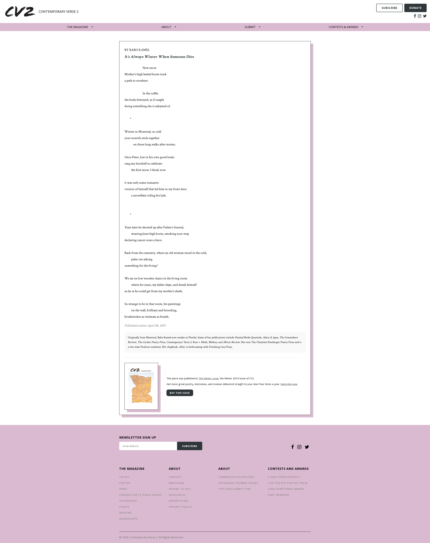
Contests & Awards (343, 27)
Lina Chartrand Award (286, 488)
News (123, 488)
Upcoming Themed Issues (238, 483)
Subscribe (389, 8)
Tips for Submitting (234, 488)
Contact (175, 477)
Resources (177, 494)
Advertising (178, 500)
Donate (415, 8)
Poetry (125, 483)
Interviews (128, 500)
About (166, 27)
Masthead (176, 483)
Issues (124, 477)
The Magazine (77, 27)
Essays (124, 506)
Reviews (125, 512)
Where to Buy (180, 488)
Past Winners (278, 494)
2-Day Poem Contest (284, 477)
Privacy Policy (180, 506)
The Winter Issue (209, 378)
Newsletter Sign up (137, 437)
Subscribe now (289, 384)
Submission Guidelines (236, 477)
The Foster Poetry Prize (288, 483)
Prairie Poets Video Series (140, 494)
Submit (250, 27)
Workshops (128, 518)
